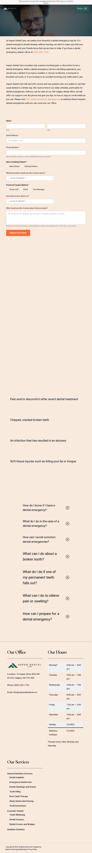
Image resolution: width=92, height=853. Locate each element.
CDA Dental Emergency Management (43, 99)
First (7, 130)
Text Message (38, 189)
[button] (82, 8)
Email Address (12, 135)
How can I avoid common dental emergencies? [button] (39, 539)
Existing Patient (31, 166)
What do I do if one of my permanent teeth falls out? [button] (39, 577)
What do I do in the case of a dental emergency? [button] (41, 523)
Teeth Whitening (17, 814)
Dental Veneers (16, 819)
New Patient (15, 166)
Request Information (18, 232)
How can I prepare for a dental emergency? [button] (41, 616)
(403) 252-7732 (40, 52)
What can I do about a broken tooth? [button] (40, 556)
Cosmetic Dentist (15, 811)
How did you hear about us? (18, 196)
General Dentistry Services (20, 773)
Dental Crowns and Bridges (22, 824)
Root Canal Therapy (18, 796)
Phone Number (13, 147)
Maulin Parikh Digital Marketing (16, 849)
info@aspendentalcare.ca (25, 692)
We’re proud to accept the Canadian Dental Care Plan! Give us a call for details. (46, 2)
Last (48, 130)
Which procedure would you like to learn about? (26, 173)
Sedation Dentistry (16, 829)
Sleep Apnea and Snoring (21, 801)
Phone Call (14, 189)
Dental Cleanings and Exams (22, 786)
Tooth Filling (15, 791)
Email (25, 189)
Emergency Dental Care (20, 782)
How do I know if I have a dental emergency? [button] (39, 507)
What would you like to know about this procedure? (27, 208)
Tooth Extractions (17, 805)
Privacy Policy (32, 849)
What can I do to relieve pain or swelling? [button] (41, 598)
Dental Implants (16, 777)
